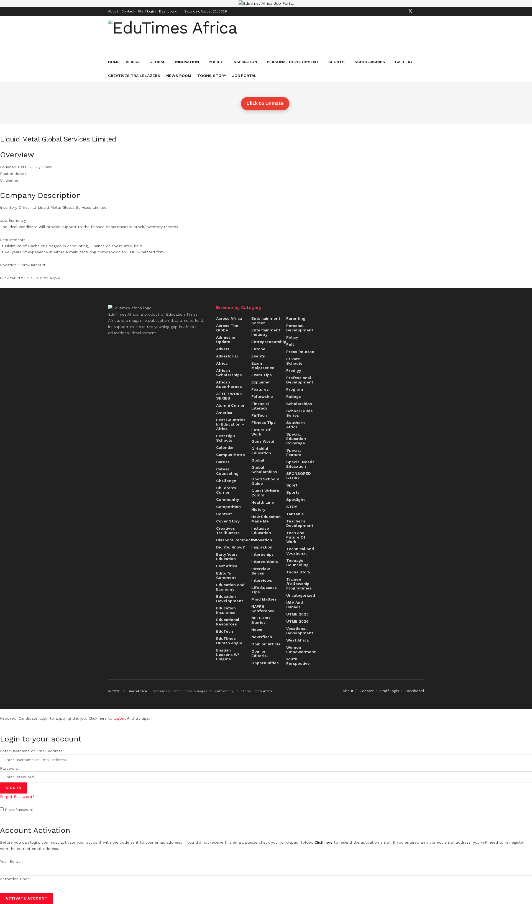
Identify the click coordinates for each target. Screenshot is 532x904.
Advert (222, 349)
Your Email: (10, 861)
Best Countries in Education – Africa (230, 424)
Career (222, 462)
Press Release (300, 351)
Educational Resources (227, 621)
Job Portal (244, 75)
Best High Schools (225, 438)
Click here (323, 842)
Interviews (261, 580)
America (224, 412)
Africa (133, 62)
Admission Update (226, 339)
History (258, 509)
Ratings (293, 396)
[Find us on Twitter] (410, 11)
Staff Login (147, 11)
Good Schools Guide (265, 481)
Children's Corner (226, 490)
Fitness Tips (263, 422)
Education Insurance (226, 610)
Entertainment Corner (265, 320)
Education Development (229, 598)
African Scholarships (229, 372)
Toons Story (211, 75)
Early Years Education (227, 556)
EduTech (224, 631)
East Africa (226, 566)
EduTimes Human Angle (229, 640)
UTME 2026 (297, 621)
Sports (336, 62)
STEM (292, 506)
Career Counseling (227, 471)
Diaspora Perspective (237, 540)
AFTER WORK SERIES (229, 396)
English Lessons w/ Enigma (227, 654)
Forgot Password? (17, 796)
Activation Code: (15, 879)
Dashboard (168, 11)
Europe (258, 349)
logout (120, 718)
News (256, 629)
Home (114, 62)
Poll (290, 344)
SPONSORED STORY (298, 475)
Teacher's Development (299, 523)
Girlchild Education (261, 450)
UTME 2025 (297, 614)
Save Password (19, 809)
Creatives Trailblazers (134, 75)
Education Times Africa (253, 691)
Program (294, 389)
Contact (127, 11)
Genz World (262, 441)
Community (227, 499)
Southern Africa (295, 424)
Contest (224, 514)
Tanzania (295, 514)
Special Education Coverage (296, 438)
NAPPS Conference (263, 608)
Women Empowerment (301, 649)
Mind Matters (264, 599)
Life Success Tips (264, 589)
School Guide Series (299, 413)
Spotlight (295, 499)
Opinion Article (266, 644)
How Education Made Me (266, 518)
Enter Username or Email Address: (32, 751)
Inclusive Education (261, 530)
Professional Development (299, 379)
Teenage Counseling (297, 562)
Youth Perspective (298, 661)
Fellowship (262, 396)
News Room (178, 75)
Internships (262, 554)
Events (258, 356)
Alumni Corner (230, 405)
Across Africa (229, 318)
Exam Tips (261, 375)
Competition (228, 506)
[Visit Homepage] (172, 35)
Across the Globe (227, 327)
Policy (216, 62)
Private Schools (294, 361)
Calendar (225, 447)
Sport (291, 485)
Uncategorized (300, 595)
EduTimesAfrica (134, 691)
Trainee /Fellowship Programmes (299, 583)
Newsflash (261, 637)
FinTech (259, 415)
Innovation (187, 62)
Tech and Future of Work (295, 537)
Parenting (295, 318)
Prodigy (293, 370)
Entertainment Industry (265, 332)
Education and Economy (230, 587)
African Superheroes (229, 384)
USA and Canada (294, 604)
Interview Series (260, 570)
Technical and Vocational (300, 551)
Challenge (226, 480)
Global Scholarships (264, 469)
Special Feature (293, 452)
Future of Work (260, 431)
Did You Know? (230, 547)
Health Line (262, 502)
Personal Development (293, 62)
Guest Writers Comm (265, 492)
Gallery (404, 62)
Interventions (264, 561)
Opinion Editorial (259, 653)
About (113, 11)
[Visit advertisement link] (266, 3)
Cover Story (228, 521)
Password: (9, 768)
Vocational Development (299, 630)
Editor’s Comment (226, 575)
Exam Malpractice (262, 365)
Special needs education (300, 464)
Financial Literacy (260, 405)
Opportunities (265, 663)
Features (260, 389)
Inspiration (244, 62)
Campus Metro (230, 454)
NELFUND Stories (260, 620)
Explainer (260, 382)
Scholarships (369, 62)
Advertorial (227, 356)
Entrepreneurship (268, 341)
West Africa (297, 640)
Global (157, 62)
